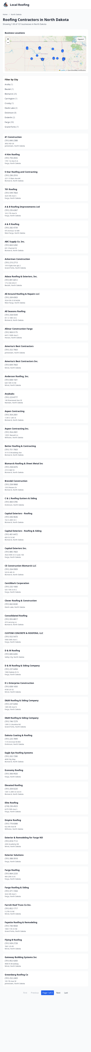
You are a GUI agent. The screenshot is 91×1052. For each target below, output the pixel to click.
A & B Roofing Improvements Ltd (22, 206)
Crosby (9, 103)
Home (5, 14)
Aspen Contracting (14, 411)
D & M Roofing (12, 650)
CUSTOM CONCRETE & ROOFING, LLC (24, 633)
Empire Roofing (13, 820)
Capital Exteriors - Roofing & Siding (23, 530)
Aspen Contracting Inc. (17, 428)
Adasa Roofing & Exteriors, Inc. (21, 276)
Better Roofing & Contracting (20, 446)
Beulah (9, 89)
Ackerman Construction (17, 259)
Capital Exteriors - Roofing (18, 513)
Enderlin (10, 117)
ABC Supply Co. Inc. (15, 241)
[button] (37, 55)
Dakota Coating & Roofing (18, 735)
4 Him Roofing (12, 154)
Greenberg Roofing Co (16, 974)
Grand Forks (12, 127)
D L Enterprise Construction (19, 683)
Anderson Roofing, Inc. (17, 376)
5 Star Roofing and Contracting (21, 171)
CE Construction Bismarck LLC (20, 565)
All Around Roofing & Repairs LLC (22, 293)
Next (58, 992)
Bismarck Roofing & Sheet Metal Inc (24, 463)
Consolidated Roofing (16, 615)
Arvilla (9, 84)
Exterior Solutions (14, 855)
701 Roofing (11, 189)
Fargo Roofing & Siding (17, 887)
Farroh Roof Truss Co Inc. (18, 904)
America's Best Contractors (19, 346)
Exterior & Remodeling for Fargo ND (24, 837)
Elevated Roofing (14, 785)
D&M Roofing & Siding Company (22, 700)
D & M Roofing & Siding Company (22, 665)
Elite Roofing (11, 802)
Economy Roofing (14, 770)
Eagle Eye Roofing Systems (19, 752)
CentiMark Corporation (17, 583)
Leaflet (62, 70)
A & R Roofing (12, 224)
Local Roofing (19, 5)
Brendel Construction (16, 480)
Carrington (11, 98)
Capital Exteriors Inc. (16, 548)
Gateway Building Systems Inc (21, 957)
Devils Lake (11, 108)
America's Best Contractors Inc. (21, 361)
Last (66, 992)
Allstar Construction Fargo (19, 328)
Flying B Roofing (13, 939)
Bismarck (11, 94)
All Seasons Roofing (15, 311)
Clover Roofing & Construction (21, 600)
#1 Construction (13, 137)
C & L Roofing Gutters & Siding (21, 498)
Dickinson (10, 112)
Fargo (9, 122)
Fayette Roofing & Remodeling (21, 922)
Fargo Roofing (12, 870)
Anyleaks (9, 393)
